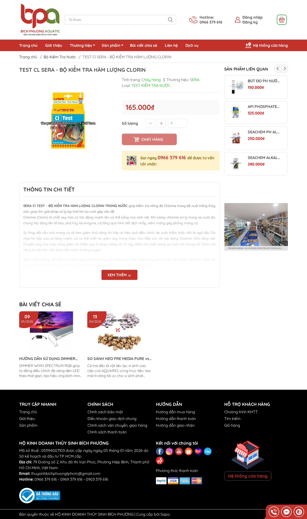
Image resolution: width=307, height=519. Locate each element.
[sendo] (160, 460)
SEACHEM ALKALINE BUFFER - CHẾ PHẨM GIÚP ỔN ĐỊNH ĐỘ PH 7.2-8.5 (264, 157)
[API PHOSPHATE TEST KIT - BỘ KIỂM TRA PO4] (235, 112)
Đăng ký (250, 22)
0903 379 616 (97, 479)
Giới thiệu (53, 45)
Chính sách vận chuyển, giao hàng (117, 425)
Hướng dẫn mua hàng (175, 411)
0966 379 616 (172, 157)
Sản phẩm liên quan (246, 68)
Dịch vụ (191, 45)
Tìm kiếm (232, 418)
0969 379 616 (71, 479)
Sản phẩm (111, 45)
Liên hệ (171, 45)
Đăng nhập (252, 17)
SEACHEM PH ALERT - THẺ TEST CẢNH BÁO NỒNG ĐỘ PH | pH (264, 132)
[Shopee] (188, 451)
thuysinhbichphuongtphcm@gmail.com (65, 473)
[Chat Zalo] (299, 512)
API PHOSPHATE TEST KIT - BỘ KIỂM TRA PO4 (264, 106)
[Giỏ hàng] (282, 19)
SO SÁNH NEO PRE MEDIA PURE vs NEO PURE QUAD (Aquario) (118, 358)
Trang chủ (28, 45)
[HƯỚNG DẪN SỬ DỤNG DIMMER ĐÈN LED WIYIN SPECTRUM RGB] (51, 332)
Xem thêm (117, 274)
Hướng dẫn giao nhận (175, 425)
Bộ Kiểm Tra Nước (60, 56)
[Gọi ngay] (274, 512)
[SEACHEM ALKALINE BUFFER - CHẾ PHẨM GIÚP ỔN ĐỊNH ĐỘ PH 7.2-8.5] (235, 163)
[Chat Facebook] (286, 512)
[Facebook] (160, 451)
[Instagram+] (169, 451)
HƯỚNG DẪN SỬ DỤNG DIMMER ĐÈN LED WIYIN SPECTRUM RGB (47, 358)
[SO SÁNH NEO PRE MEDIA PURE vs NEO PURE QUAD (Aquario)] (119, 332)
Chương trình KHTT (241, 411)
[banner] (256, 227)
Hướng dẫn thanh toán (176, 418)
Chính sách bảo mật (105, 411)
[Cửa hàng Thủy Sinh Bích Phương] (39, 19)
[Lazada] (198, 451)
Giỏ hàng (232, 425)
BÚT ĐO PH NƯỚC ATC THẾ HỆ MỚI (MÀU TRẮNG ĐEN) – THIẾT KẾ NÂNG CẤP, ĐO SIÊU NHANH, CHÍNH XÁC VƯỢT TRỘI (264, 81)
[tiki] (208, 451)
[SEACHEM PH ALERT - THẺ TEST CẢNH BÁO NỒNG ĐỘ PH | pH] (235, 138)
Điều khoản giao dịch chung (112, 418)
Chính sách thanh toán (107, 432)
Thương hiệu (81, 45)
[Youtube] (179, 451)
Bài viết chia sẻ (143, 45)
